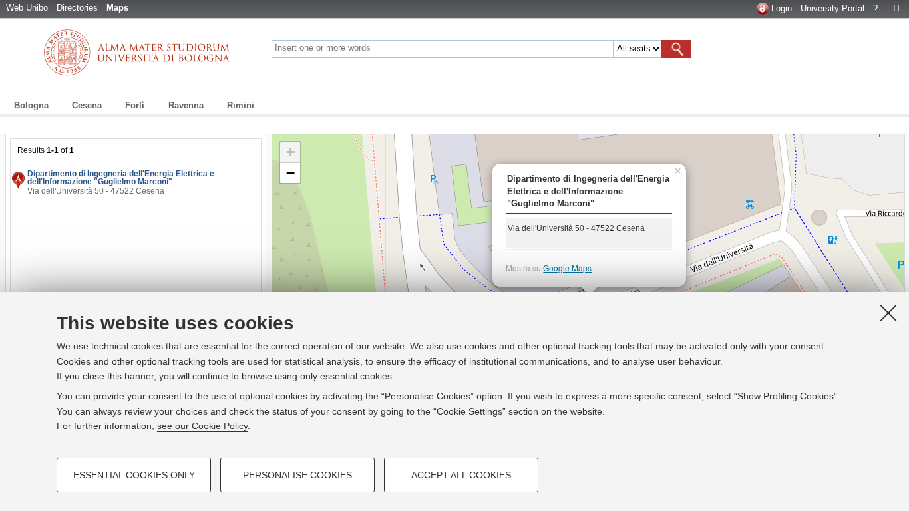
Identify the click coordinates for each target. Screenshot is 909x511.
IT (897, 8)
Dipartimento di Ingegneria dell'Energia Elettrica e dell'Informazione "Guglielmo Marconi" (120, 178)
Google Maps (567, 267)
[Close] (888, 312)
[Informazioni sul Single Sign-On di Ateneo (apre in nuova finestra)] (763, 8)
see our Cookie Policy (202, 426)
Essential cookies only (134, 475)
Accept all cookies (461, 475)
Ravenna (186, 105)
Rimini (240, 105)
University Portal (832, 8)
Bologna (31, 105)
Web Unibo (27, 8)
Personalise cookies (297, 475)
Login (781, 8)
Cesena (87, 105)
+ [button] (290, 152)
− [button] (290, 172)
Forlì (134, 105)
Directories (77, 8)
